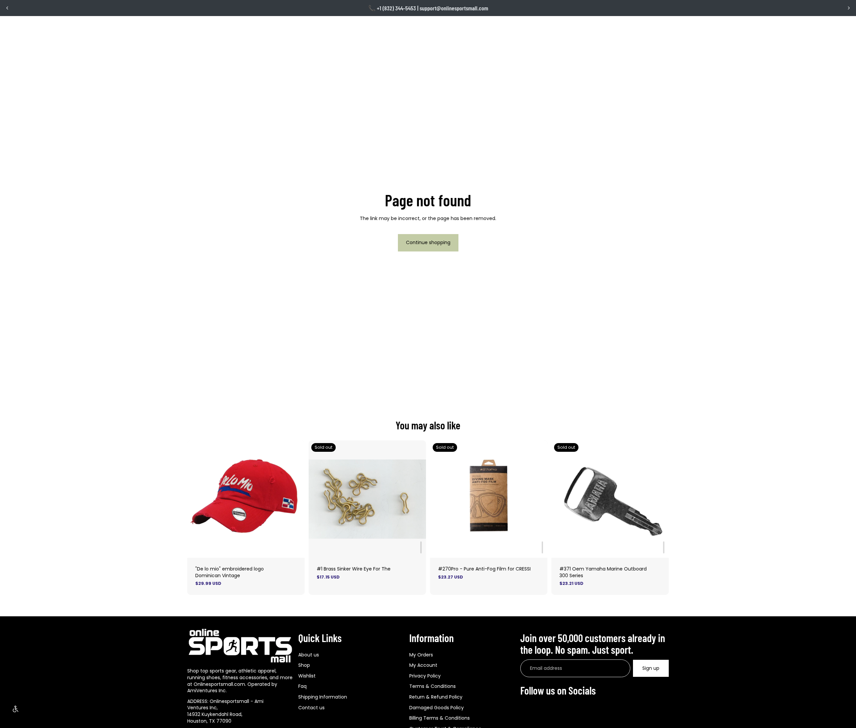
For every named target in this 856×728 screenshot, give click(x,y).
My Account (423, 665)
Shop (304, 665)
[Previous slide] (7, 8)
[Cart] (664, 27)
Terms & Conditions (432, 686)
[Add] (421, 547)
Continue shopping (428, 242)
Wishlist (307, 675)
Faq (302, 686)
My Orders (421, 654)
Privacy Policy (425, 675)
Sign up (650, 668)
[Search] (635, 27)
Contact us (311, 707)
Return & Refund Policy (435, 697)
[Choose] (294, 547)
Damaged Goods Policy (436, 707)
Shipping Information (322, 697)
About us (308, 654)
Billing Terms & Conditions (439, 718)
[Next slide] (848, 8)
